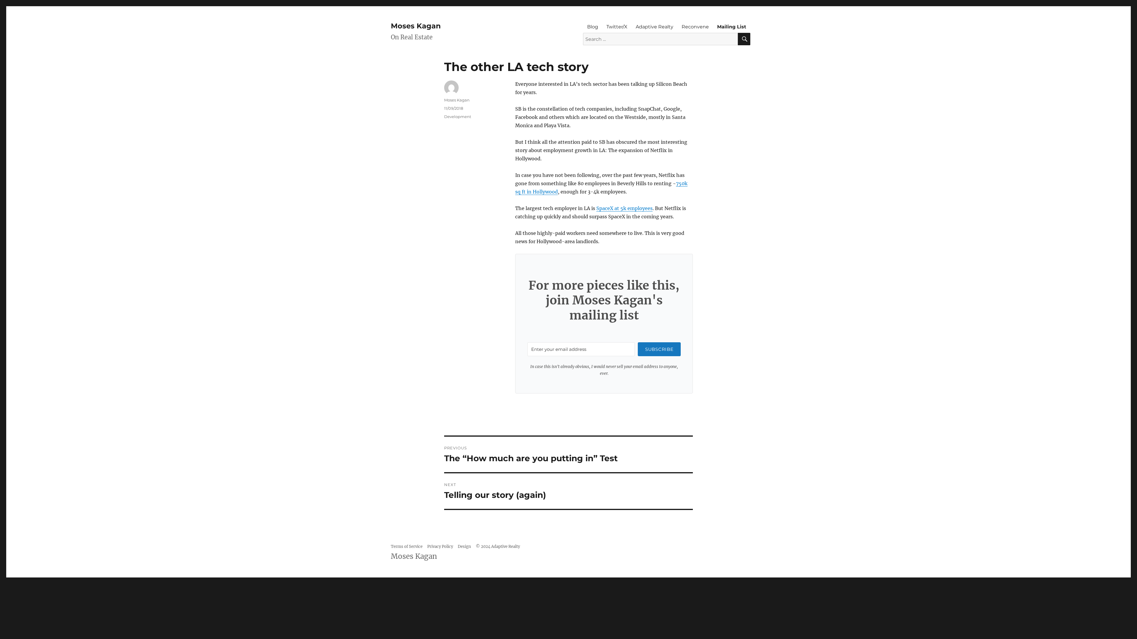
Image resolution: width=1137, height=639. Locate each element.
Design (464, 546)
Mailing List (731, 27)
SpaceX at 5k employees (624, 208)
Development (457, 116)
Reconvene (695, 27)
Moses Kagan (416, 26)
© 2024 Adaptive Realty (498, 546)
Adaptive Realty (654, 27)
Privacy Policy (440, 546)
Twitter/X (616, 27)
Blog (592, 27)
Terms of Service (407, 546)
